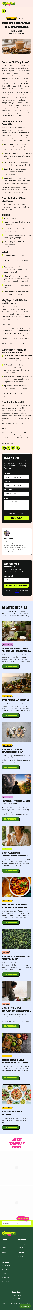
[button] (30, 4)
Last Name (7, 481)
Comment (7, 498)
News (3, 1244)
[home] (8, 4)
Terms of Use (16, 1295)
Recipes (4, 1247)
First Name (7, 473)
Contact (20, 1257)
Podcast (20, 1247)
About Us (4, 1257)
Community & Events (24, 1244)
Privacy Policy (20, 513)
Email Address (8, 490)
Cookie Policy (16, 1298)
